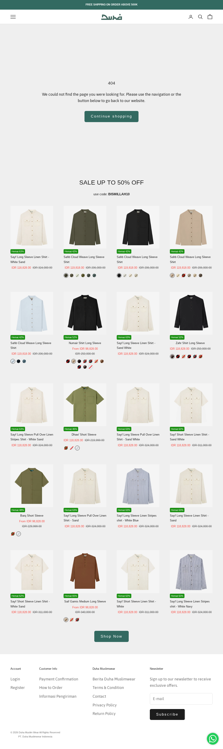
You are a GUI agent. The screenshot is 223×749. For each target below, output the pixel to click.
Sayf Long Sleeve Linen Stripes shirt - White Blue (137, 518)
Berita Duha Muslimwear (114, 679)
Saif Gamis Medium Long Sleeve (85, 601)
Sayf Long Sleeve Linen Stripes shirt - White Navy (190, 604)
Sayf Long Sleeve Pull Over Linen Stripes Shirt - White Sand (31, 437)
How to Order (51, 687)
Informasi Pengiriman (57, 696)
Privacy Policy (105, 705)
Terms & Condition (108, 687)
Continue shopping (111, 116)
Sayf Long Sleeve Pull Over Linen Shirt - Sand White (138, 437)
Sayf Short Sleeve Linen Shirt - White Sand (30, 604)
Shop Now (111, 636)
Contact (99, 696)
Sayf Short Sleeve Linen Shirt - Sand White (189, 437)
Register (17, 687)
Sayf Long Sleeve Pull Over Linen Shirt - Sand (85, 518)
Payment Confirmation (58, 679)
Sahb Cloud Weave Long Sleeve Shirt (84, 259)
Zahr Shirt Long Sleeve (190, 343)
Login (15, 679)
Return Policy (104, 713)
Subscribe (167, 714)
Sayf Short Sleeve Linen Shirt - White (136, 604)
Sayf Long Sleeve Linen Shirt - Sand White (136, 345)
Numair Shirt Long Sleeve (85, 343)
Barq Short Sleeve (31, 515)
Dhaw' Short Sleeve (84, 434)
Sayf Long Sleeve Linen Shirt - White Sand (29, 259)
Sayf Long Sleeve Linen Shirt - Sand (189, 518)
